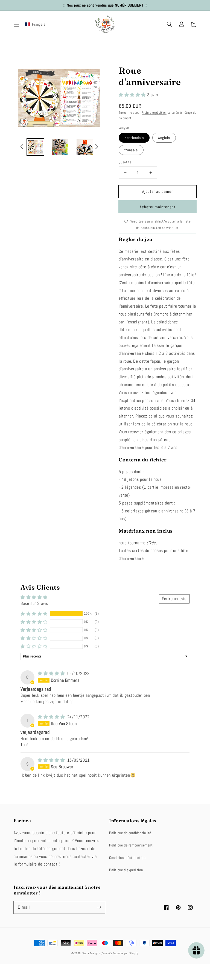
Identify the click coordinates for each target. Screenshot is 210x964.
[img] (52, 673)
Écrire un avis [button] (174, 599)
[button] (16, 24)
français (131, 150)
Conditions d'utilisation (127, 857)
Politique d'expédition (126, 869)
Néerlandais (134, 137)
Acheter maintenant (158, 206)
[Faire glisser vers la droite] (97, 148)
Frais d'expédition (154, 112)
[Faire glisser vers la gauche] (22, 148)
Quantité (125, 162)
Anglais (164, 137)
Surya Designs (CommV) (97, 953)
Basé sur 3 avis (34, 603)
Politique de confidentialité (130, 832)
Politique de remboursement (131, 845)
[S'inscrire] (99, 907)
